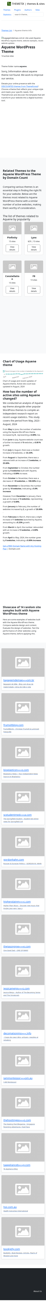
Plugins (17, 10)
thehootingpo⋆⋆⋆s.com (17, 1120)
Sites (38, 10)
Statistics (7, 14)
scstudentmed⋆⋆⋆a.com (17, 814)
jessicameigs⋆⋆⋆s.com (16, 988)
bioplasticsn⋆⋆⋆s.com (16, 770)
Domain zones (37, 1286)
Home (17, 1282)
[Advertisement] (23, 128)
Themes (6, 10)
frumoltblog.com (13, 725)
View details (12, 248)
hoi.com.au (10, 1207)
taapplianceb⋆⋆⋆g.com (16, 1165)
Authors (28, 10)
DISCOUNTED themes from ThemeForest (19, 86)
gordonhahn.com (13, 859)
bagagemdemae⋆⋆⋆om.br (18, 680)
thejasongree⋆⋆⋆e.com (17, 946)
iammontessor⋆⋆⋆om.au (17, 1078)
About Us (37, 1291)
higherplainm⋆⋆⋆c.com (17, 901)
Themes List (6, 30)
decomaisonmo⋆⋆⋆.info (17, 1033)
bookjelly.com (11, 1249)
